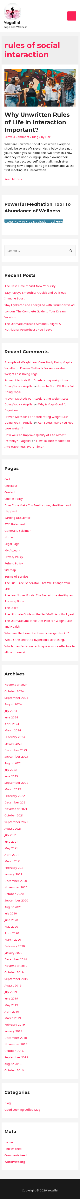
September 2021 (16, 822)
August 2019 (13, 985)
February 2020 (14, 946)
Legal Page (11, 544)
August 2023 (13, 763)
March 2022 (12, 789)
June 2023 (11, 776)
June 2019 (11, 998)
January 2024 (13, 743)
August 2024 (13, 704)
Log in (8, 1142)
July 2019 (10, 992)
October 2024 (14, 691)
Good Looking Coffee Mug (22, 1109)
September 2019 (16, 979)
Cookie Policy (13, 499)
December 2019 (15, 959)
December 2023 (15, 750)
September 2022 (16, 782)
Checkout (10, 486)
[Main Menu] (71, 16)
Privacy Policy (13, 557)
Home (8, 537)
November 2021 (15, 809)
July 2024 (10, 711)
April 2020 (11, 933)
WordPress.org (14, 1162)
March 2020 (12, 939)
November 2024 (15, 684)
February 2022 (14, 796)
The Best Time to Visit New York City (30, 286)
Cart (7, 479)
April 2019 (11, 1011)
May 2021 (11, 848)
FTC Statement (14, 524)
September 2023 (16, 756)
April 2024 (11, 724)
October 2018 (14, 1051)
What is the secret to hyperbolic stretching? (34, 640)
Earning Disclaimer (17, 518)
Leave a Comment (16, 137)
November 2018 (15, 1044)
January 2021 (13, 874)
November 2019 (15, 966)
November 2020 (15, 887)
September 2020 (16, 900)
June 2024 (11, 717)
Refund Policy (13, 563)
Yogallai (12, 22)
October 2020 (14, 894)
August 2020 (13, 907)
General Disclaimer (17, 530)
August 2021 (13, 828)
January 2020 (13, 953)
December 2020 (15, 881)
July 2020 (10, 913)
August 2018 (13, 1064)
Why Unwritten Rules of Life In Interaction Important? (37, 122)
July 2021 (10, 835)
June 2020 (11, 920)
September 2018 (16, 1057)
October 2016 (14, 1070)
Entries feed (13, 1149)
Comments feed (15, 1155)
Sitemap (10, 570)
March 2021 (12, 861)
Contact (9, 492)
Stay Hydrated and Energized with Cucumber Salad (39, 305)
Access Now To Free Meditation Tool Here (33, 221)
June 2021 (11, 841)
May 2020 (11, 926)
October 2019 (14, 972)
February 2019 (14, 1024)
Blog (35, 137)
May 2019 (11, 1005)
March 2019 (12, 1018)
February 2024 (14, 737)
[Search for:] (40, 251)
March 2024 (12, 730)
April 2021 (11, 855)
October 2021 (14, 815)
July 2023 (10, 770)
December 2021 (15, 802)
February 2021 (14, 868)
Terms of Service (16, 576)
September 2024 (16, 698)
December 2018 (15, 1038)
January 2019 (13, 1031)
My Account (12, 550)
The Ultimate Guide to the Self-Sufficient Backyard (39, 614)
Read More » (13, 179)
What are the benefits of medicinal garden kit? (36, 633)
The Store (11, 608)
